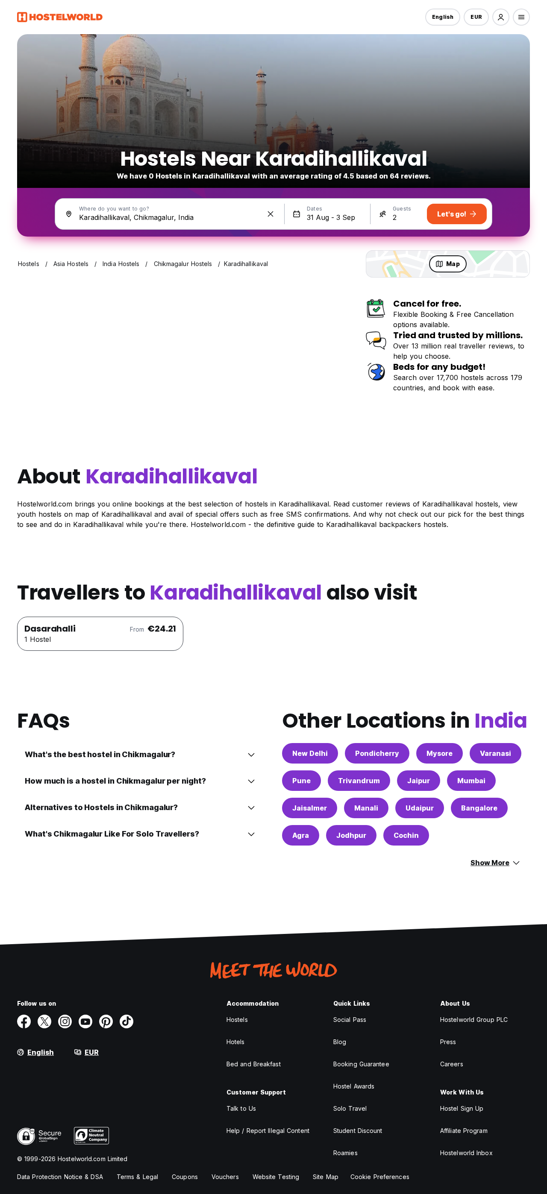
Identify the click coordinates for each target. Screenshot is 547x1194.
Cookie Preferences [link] (379, 1176)
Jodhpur (351, 835)
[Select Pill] (500, 17)
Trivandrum (359, 780)
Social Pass (349, 1019)
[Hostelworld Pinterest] (106, 1021)
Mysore (439, 753)
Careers (451, 1064)
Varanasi (495, 753)
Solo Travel (350, 1108)
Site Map (325, 1176)
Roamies (345, 1152)
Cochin (406, 835)
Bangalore (479, 808)
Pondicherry (377, 753)
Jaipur (418, 780)
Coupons (185, 1176)
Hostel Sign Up (461, 1108)
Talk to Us (241, 1108)
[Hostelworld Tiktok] (126, 1021)
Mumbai (471, 780)
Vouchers (225, 1176)
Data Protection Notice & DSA (60, 1176)
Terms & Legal (137, 1176)
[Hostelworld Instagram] (65, 1021)
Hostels (237, 1019)
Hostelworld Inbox (466, 1152)
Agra (300, 835)
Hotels (235, 1041)
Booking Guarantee (361, 1064)
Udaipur (420, 808)
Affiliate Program (464, 1130)
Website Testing (276, 1176)
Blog (339, 1041)
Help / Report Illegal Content (267, 1130)
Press (448, 1041)
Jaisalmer (309, 808)
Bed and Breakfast (253, 1064)
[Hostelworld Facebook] (24, 1021)
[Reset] (270, 214)
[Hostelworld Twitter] (44, 1021)
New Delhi (310, 753)
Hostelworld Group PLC (474, 1019)
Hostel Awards (353, 1086)
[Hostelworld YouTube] (85, 1021)
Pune (301, 780)
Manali (366, 808)
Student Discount (357, 1130)
